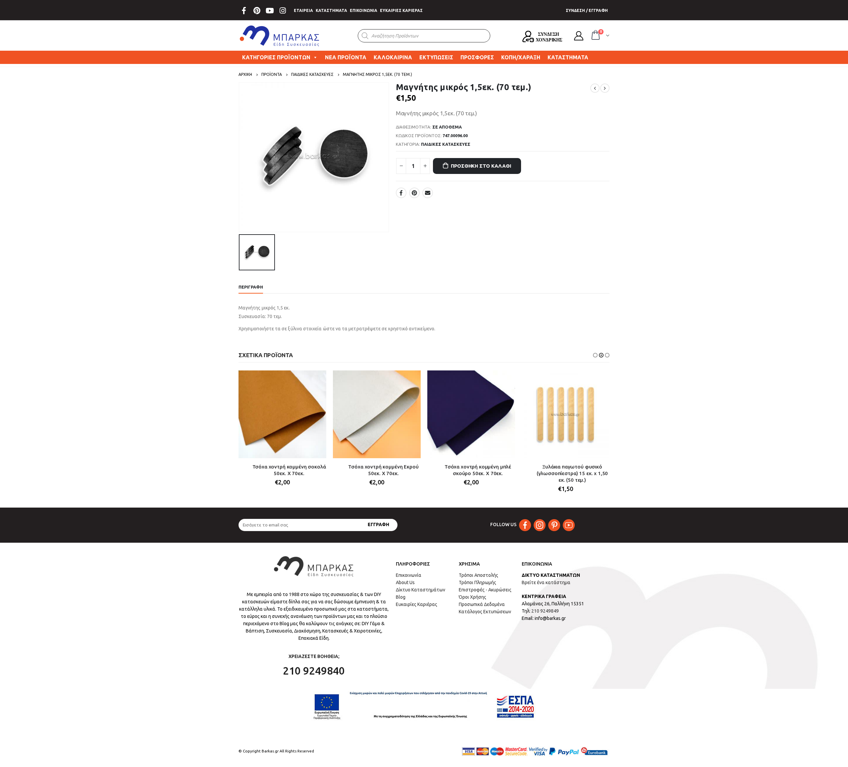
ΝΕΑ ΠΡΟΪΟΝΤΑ (345, 57)
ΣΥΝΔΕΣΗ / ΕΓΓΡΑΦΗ (587, 10)
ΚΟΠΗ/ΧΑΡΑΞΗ (520, 57)
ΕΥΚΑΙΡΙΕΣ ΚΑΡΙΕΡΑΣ (401, 10)
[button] (595, 355)
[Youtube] (270, 11)
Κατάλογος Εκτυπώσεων (485, 611)
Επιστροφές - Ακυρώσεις (485, 589)
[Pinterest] (257, 11)
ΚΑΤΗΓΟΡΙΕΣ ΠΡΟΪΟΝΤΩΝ (276, 57)
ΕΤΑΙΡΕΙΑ (303, 10)
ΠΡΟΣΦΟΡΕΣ (477, 57)
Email (427, 193)
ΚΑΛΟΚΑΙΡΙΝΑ (393, 57)
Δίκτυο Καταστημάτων (420, 589)
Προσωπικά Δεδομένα (482, 604)
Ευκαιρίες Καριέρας (416, 604)
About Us (405, 582)
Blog (400, 597)
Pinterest (414, 193)
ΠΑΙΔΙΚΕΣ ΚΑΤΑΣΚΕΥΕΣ (445, 144)
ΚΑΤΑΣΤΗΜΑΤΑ (331, 10)
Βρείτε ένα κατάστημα (546, 582)
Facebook (401, 193)
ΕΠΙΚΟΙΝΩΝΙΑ (363, 10)
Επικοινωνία (408, 575)
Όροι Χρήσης (472, 597)
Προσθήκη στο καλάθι (481, 166)
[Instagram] (283, 11)
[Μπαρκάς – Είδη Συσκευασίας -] (279, 36)
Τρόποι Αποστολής (478, 575)
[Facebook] (244, 11)
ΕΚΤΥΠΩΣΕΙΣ (436, 57)
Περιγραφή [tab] (250, 287)
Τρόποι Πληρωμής (477, 582)
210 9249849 (545, 611)
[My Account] (579, 35)
